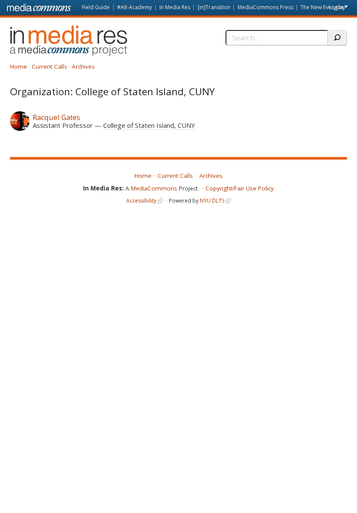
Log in (336, 7)
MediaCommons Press (265, 7)
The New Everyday (322, 7)
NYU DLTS (212, 200)
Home (18, 66)
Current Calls (49, 66)
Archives (83, 66)
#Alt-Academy (134, 7)
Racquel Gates (56, 117)
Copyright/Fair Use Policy (239, 188)
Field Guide (96, 7)
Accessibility (141, 200)
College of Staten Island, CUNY (149, 125)
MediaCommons (154, 188)
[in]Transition (214, 7)
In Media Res (174, 7)
